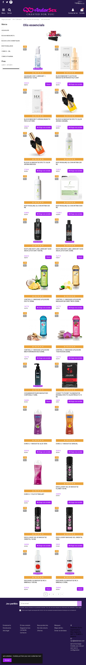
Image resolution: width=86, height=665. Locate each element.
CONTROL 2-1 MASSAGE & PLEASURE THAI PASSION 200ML (68, 351)
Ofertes (40, 630)
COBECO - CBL (6, 51)
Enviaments (7, 625)
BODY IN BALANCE (7, 46)
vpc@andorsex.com (77, 641)
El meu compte (25, 625)
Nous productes (42, 625)
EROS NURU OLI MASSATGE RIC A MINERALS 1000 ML (35, 581)
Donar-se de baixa (60, 630)
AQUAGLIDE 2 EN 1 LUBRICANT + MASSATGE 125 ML (35, 77)
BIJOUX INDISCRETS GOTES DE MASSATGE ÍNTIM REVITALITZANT (67, 77)
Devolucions (7, 628)
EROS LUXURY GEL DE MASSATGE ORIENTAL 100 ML (35, 538)
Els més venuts (42, 628)
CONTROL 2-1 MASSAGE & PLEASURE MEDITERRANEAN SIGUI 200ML (36, 351)
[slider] (2, 68)
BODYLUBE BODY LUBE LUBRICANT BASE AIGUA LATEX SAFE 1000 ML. (37, 250)
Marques (57, 625)
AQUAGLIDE (5, 30)
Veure (48, 84)
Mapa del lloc (58, 628)
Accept (7, 660)
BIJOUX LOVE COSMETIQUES (11, 41)
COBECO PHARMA (7, 56)
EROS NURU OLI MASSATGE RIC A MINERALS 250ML (67, 581)
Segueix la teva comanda (25, 629)
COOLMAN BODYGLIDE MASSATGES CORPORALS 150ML (36, 394)
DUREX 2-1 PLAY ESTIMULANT (34, 494)
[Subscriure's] (79, 603)
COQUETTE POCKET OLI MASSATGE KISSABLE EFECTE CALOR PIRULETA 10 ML (69, 395)
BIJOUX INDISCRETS (8, 35)
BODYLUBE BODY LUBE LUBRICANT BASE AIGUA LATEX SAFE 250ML (69, 250)
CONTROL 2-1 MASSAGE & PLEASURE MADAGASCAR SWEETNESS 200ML (68, 300)
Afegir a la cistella (76, 84)
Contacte (23, 633)
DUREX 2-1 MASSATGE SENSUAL (67, 444)
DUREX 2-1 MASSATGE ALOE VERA (35, 444)
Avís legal (6, 630)
